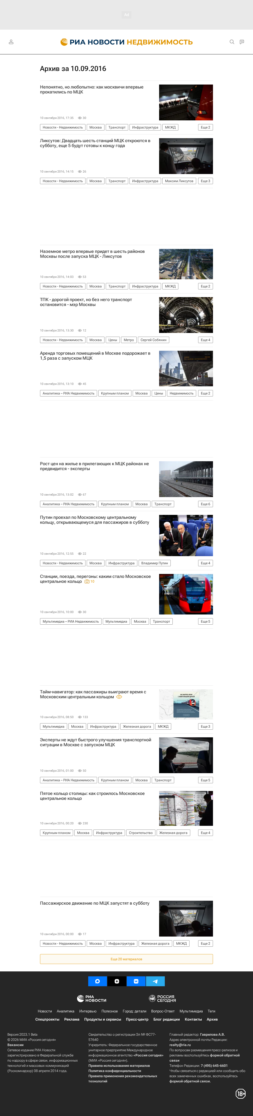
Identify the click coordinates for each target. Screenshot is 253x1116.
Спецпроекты (47, 1019)
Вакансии (15, 1045)
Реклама (71, 1019)
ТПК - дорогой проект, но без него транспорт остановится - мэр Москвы (86, 302)
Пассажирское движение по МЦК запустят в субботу (94, 903)
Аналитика (65, 1011)
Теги (211, 1011)
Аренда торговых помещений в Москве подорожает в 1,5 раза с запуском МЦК (95, 356)
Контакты (193, 1019)
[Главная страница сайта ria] (89, 42)
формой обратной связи (189, 1081)
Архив (212, 1019)
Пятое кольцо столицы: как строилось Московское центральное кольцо (92, 796)
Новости (45, 1011)
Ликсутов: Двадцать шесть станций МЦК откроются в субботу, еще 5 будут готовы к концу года (95, 143)
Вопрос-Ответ (163, 1011)
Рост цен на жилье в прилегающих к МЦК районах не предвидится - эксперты (94, 466)
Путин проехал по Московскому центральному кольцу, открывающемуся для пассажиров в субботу (94, 520)
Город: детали (134, 1011)
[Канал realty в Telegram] (155, 981)
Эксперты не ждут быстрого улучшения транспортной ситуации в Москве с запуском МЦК (95, 742)
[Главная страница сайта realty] (126, 42)
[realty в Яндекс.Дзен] (116, 981)
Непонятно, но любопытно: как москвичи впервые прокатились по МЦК (92, 89)
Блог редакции (166, 1019)
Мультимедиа (191, 1011)
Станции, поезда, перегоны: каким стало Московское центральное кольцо (95, 579)
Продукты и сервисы (102, 1019)
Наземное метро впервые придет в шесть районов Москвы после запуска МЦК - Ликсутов (92, 254)
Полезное (110, 1011)
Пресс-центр (137, 1019)
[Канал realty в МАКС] (97, 981)
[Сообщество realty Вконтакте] (136, 981)
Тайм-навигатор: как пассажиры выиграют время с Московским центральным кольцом (93, 694)
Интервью (88, 1011)
